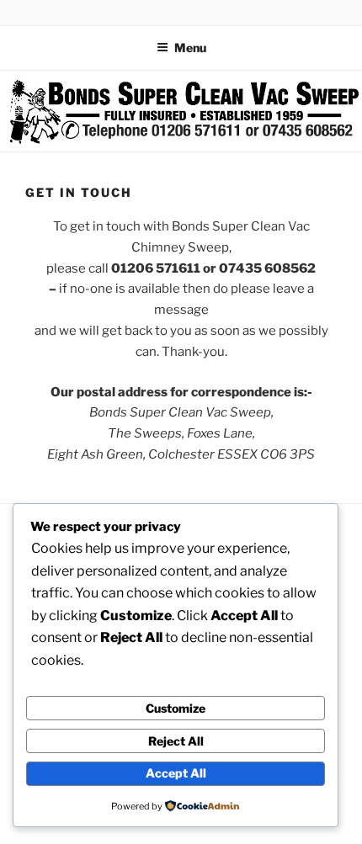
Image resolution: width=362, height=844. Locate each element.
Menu (190, 47)
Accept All (176, 773)
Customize (175, 708)
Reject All (176, 741)
